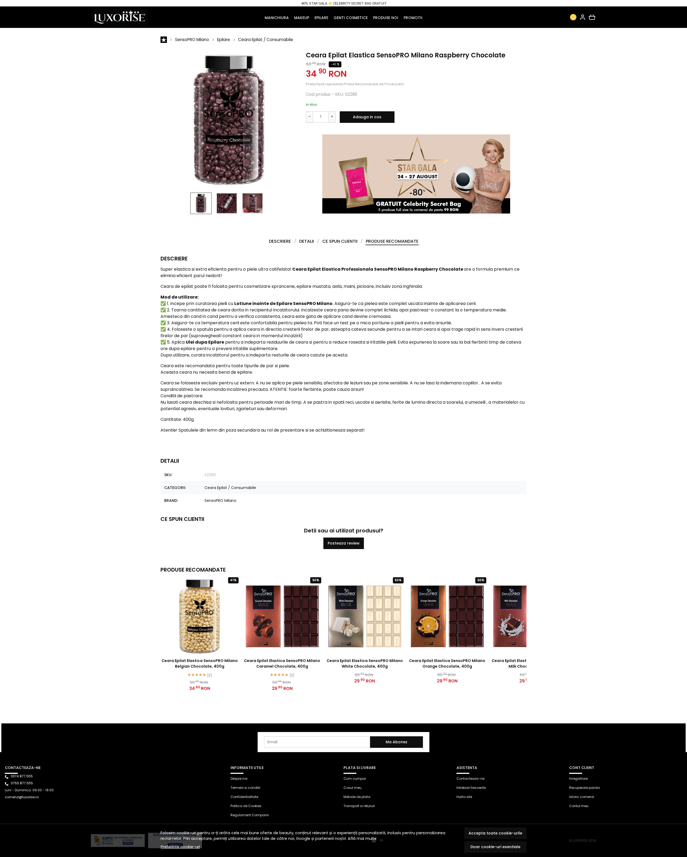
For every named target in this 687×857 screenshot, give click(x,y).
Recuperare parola (584, 787)
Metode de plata (357, 797)
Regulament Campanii (250, 815)
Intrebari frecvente (471, 787)
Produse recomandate (392, 241)
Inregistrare (578, 778)
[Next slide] (515, 635)
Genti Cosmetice (351, 17)
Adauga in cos (367, 117)
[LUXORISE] (137, 17)
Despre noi (239, 778)
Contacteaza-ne (470, 778)
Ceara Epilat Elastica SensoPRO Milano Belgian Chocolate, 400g (200, 663)
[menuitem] (201, 203)
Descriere (280, 241)
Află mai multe (362, 838)
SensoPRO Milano (192, 39)
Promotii (413, 17)
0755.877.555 (22, 783)
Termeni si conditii (245, 787)
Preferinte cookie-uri (180, 846)
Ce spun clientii (339, 241)
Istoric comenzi (581, 797)
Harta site (464, 797)
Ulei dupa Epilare (205, 342)
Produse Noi (385, 17)
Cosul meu (352, 787)
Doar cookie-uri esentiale (495, 846)
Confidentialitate (244, 797)
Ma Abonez (396, 742)
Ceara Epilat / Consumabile (265, 39)
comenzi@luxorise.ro (22, 797)
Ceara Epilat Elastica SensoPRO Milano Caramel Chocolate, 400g (282, 663)
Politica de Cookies (246, 806)
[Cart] (592, 17)
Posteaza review (344, 543)
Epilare (321, 17)
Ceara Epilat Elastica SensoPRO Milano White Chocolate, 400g (365, 663)
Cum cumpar (355, 778)
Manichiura (277, 17)
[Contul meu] (582, 17)
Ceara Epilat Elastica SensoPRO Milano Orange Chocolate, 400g (447, 663)
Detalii (306, 241)
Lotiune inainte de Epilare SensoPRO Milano (283, 303)
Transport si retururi (359, 806)
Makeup (301, 17)
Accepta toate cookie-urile (495, 833)
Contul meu (579, 806)
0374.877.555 (22, 776)
